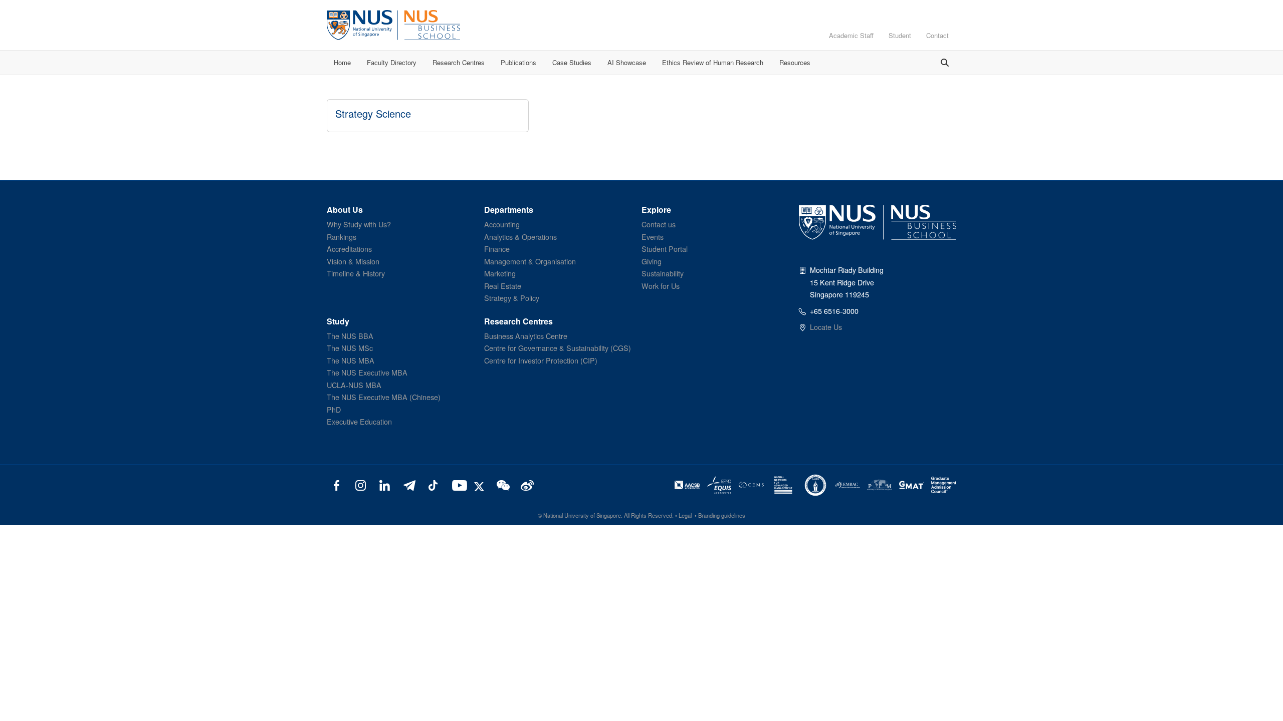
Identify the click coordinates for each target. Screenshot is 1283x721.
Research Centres (459, 62)
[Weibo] (526, 485)
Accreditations (349, 248)
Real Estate (502, 285)
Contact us (659, 224)
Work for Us (661, 285)
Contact (937, 35)
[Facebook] (336, 485)
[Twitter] (481, 485)
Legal (685, 515)
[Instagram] (360, 485)
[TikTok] (433, 485)
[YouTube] (457, 485)
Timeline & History (356, 273)
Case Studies (571, 62)
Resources (794, 62)
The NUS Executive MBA (367, 372)
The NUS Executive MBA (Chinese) (384, 397)
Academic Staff (851, 35)
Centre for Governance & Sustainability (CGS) (557, 347)
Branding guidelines (721, 515)
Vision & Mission (353, 261)
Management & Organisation (530, 261)
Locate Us (826, 326)
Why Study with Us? (359, 224)
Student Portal (665, 248)
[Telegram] (408, 485)
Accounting (502, 224)
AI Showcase (626, 62)
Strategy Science (373, 113)
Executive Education (359, 421)
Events (653, 236)
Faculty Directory (391, 62)
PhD (334, 409)
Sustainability (663, 273)
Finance (497, 248)
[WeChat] (502, 485)
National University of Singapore (582, 515)
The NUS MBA (350, 360)
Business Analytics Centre (525, 335)
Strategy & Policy (511, 297)
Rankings (341, 236)
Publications (518, 62)
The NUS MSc (350, 347)
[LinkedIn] (384, 485)
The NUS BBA (350, 335)
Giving (652, 261)
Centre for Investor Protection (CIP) (540, 360)
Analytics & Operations (520, 236)
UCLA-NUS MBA (354, 385)
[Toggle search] (944, 62)
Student (900, 35)
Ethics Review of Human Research (712, 62)
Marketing (500, 273)
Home (342, 62)
